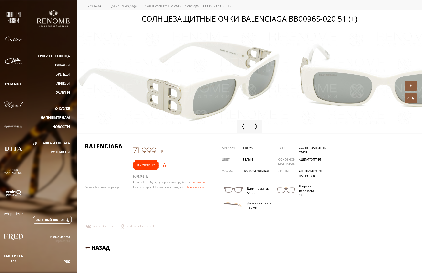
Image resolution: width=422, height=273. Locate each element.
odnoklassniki (142, 226)
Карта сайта (62, 241)
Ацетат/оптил (310, 159)
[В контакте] (67, 261)
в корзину (146, 165)
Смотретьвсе (13, 258)
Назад (101, 247)
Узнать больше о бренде (102, 187)
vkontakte (103, 226)
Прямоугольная (256, 171)
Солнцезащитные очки (313, 150)
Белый (248, 159)
